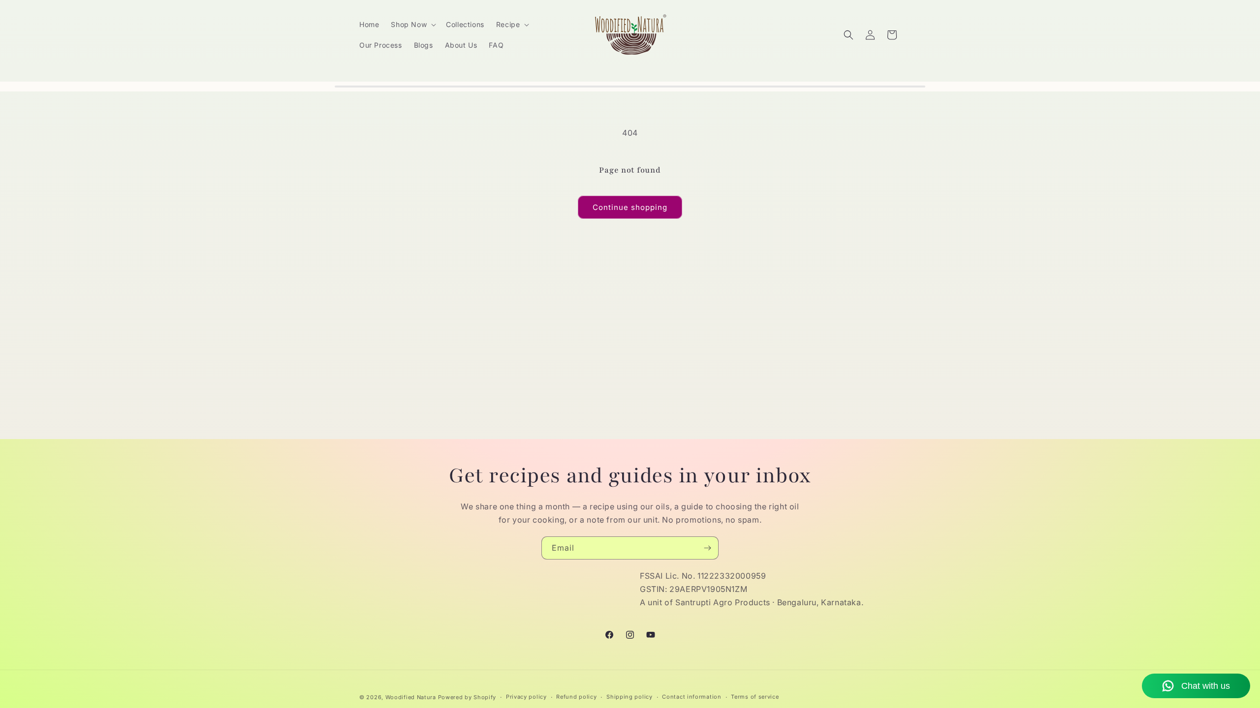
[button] (412, 24)
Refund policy (576, 696)
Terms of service (755, 696)
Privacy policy (526, 696)
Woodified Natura (410, 697)
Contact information (691, 696)
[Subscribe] (707, 548)
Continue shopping (630, 207)
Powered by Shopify (467, 697)
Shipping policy (629, 696)
